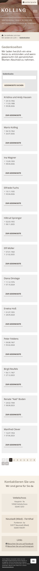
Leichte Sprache (30, 2)
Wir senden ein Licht (9, 38)
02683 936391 (32, 23)
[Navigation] (34, 11)
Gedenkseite (8, 74)
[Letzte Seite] (7, 463)
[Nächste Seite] (3, 463)
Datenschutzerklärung (8, 567)
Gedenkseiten (25, 38)
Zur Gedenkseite (13, 115)
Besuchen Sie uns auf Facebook (20, 544)
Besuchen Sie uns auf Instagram (20, 546)
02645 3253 (28, 20)
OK (33, 561)
